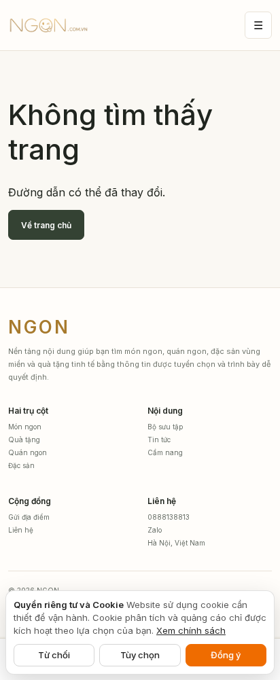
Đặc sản (21, 465)
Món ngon (24, 427)
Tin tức (159, 439)
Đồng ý (226, 654)
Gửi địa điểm (29, 517)
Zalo (154, 530)
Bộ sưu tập (165, 427)
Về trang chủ (46, 225)
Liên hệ (20, 530)
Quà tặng (24, 439)
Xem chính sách (191, 630)
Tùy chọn (140, 654)
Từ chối (54, 654)
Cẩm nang (165, 452)
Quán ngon (27, 452)
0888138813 (168, 517)
